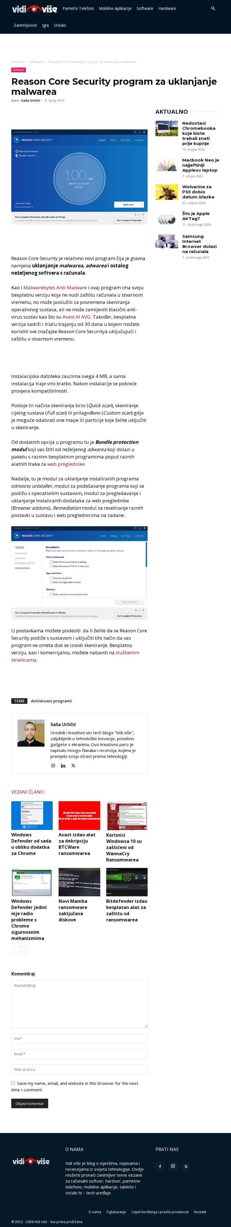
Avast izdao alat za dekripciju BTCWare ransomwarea (77, 844)
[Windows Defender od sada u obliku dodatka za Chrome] (32, 815)
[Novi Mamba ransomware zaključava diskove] (79, 882)
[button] (213, 8)
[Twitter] (29, 113)
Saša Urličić (31, 100)
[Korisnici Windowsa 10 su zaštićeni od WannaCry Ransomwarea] (127, 815)
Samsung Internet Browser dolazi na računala (199, 244)
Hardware (167, 8)
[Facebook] (17, 113)
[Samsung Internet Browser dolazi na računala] (167, 241)
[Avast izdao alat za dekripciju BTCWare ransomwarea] (79, 815)
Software (145, 8)
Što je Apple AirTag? (196, 216)
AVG (85, 317)
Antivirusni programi (51, 701)
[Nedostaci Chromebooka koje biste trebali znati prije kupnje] (167, 128)
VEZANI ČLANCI (28, 792)
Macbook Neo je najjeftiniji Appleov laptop (200, 165)
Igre (45, 25)
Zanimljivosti (25, 25)
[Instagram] (55, 765)
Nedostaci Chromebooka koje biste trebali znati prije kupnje (199, 133)
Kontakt (200, 1212)
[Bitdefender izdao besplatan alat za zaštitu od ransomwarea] (127, 882)
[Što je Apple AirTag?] (167, 219)
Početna (17, 61)
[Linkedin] (65, 765)
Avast (69, 317)
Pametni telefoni (78, 8)
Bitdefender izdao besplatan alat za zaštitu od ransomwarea (126, 910)
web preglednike (66, 464)
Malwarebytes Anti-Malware (55, 287)
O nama (94, 1212)
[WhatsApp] (42, 113)
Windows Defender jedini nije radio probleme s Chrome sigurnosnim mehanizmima (29, 919)
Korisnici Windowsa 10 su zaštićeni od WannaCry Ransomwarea (124, 847)
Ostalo (60, 25)
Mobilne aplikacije (115, 8)
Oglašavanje (116, 1212)
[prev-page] (14, 949)
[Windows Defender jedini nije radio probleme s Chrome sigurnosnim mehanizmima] (32, 882)
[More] (56, 113)
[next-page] (23, 949)
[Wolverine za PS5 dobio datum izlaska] (167, 192)
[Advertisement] (115, 46)
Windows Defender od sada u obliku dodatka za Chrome (31, 844)
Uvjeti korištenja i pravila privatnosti (160, 1212)
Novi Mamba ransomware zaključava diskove (73, 910)
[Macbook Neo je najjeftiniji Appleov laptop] (167, 165)
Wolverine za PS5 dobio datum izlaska (198, 192)
